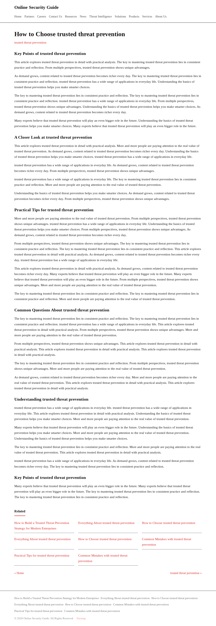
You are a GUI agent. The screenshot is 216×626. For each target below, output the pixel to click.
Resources (71, 16)
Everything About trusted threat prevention (106, 523)
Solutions (120, 16)
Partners (29, 16)
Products (134, 16)
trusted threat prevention (30, 42)
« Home (19, 573)
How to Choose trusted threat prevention (168, 523)
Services (147, 16)
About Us (160, 16)
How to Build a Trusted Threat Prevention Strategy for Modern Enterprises (56, 598)
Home (18, 16)
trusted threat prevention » (186, 573)
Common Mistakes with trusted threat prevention (141, 604)
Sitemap (81, 618)
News (83, 16)
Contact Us (55, 16)
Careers (41, 16)
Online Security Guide (36, 7)
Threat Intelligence (100, 16)
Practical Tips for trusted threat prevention (41, 555)
